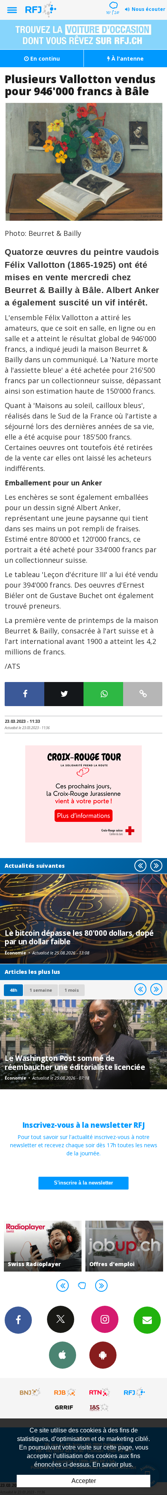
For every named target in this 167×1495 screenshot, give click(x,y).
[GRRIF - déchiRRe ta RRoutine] (65, 1407)
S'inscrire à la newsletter (83, 1183)
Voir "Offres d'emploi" (124, 1246)
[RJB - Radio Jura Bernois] (65, 1392)
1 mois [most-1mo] (71, 990)
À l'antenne (127, 58)
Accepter (83, 1481)
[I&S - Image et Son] (100, 1407)
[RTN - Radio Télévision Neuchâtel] (100, 1392)
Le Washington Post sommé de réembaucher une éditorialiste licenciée (75, 1062)
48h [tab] (13, 990)
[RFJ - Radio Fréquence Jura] (134, 1392)
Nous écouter (148, 9)
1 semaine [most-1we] (41, 990)
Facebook (18, 1320)
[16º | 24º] (112, 1)
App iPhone (62, 1355)
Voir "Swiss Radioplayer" (43, 1246)
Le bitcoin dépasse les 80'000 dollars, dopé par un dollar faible (79, 937)
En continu (44, 58)
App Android (103, 1355)
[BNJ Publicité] (30, 1392)
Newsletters (147, 1320)
